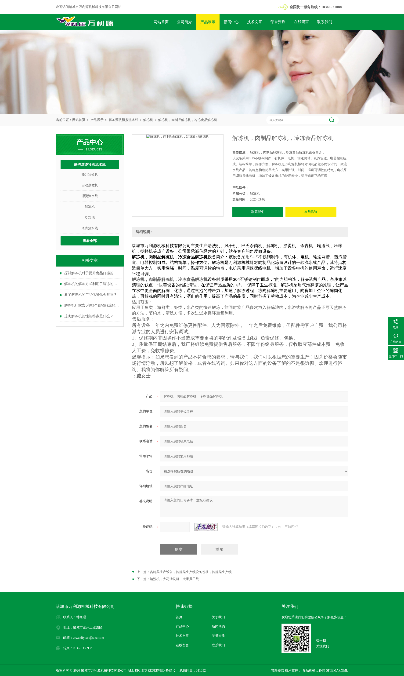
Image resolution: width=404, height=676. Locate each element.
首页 (179, 617)
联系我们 (324, 22)
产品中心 (182, 626)
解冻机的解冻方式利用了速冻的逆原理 (92, 284)
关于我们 (218, 617)
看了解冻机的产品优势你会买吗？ (90, 294)
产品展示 (207, 22)
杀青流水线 (90, 228)
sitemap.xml (337, 670)
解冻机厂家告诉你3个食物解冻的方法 (92, 305)
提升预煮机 (90, 174)
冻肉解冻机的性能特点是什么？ (88, 316)
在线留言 (301, 22)
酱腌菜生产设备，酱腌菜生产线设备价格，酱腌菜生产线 (191, 572)
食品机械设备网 (313, 670)
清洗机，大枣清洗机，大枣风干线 (174, 579)
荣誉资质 (278, 22)
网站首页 (161, 22)
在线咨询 (310, 212)
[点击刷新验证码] (206, 527)
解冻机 (148, 120)
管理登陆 (277, 670)
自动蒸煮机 (90, 185)
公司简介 (184, 22)
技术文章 (254, 22)
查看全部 (90, 241)
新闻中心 (231, 22)
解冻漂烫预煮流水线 (123, 120)
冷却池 (90, 217)
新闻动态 (218, 626)
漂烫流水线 (90, 196)
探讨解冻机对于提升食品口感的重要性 (92, 273)
